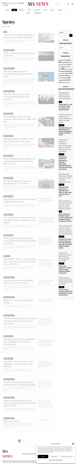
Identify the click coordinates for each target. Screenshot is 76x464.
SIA (38, 4)
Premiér (61, 71)
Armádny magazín (8, 178)
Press (5, 256)
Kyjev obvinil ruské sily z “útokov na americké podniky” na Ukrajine (17, 182)
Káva (67, 64)
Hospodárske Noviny (9, 50)
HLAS (67, 62)
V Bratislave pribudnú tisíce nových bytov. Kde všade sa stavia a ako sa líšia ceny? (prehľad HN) (19, 320)
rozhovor (63, 73)
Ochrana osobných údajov (29, 453)
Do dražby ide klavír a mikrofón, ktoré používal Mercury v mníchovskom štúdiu (19, 383)
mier (62, 66)
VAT (66, 80)
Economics (36, 9)
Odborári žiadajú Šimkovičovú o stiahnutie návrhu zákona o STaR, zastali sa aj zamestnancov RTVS (65, 191)
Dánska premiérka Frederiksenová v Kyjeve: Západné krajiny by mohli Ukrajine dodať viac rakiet (20, 403)
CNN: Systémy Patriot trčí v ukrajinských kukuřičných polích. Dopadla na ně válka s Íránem (20, 220)
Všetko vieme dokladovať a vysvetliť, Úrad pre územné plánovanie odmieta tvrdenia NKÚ (65, 269)
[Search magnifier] (68, 4)
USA (63, 80)
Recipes (28, 13)
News (14, 9)
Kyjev (64, 64)
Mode (65, 66)
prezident (66, 71)
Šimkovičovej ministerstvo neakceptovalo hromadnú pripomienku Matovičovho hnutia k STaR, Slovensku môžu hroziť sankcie (65, 163)
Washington (66, 82)
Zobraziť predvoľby (67, 456)
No (63, 68)
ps (71, 71)
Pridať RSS (69, 11)
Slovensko (61, 75)
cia (67, 60)
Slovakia (21, 9)
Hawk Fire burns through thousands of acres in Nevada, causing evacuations (18, 36)
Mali (70, 64)
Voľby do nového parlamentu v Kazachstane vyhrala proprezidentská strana (18, 73)
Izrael (60, 64)
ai (62, 60)
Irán (72, 62)
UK (68, 78)
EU (60, 62)
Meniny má (19, 3)
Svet (5, 32)
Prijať (43, 456)
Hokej (70, 62)
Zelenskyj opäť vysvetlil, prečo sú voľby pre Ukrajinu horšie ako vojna (19, 200)
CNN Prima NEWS (8, 113)
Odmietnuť (54, 456)
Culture (45, 9)
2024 (60, 60)
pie (69, 69)
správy (69, 75)
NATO (68, 66)
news (60, 69)
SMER (66, 75)
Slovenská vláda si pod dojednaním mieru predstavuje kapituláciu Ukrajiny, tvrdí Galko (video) (65, 131)
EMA (69, 60)
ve (69, 80)
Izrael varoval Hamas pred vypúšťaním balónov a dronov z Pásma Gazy (18, 281)
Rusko (67, 73)
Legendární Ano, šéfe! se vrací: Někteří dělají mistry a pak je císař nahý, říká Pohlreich (18, 364)
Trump (65, 78)
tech (62, 78)
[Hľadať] (71, 35)
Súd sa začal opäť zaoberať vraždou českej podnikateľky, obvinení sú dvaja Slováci (65, 292)
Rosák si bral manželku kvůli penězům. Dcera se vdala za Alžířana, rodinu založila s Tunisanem (19, 240)
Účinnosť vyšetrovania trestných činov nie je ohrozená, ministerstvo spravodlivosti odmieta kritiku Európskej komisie (65, 243)
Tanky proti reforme (11, 421)
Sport (52, 9)
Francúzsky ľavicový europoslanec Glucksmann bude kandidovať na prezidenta (16, 96)
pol (72, 69)
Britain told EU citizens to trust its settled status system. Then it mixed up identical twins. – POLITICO (19, 261)
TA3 (59, 77)
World (29, 9)
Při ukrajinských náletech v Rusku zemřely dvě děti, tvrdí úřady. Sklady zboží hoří (19, 119)
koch (62, 64)
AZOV (64, 60)
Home (7, 9)
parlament (67, 69)
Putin (60, 73)
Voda (63, 82)
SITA (71, 73)
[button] (73, 443)
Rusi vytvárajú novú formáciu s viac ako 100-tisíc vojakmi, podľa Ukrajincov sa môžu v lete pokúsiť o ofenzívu (66, 217)
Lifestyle (60, 9)
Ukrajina (60, 80)
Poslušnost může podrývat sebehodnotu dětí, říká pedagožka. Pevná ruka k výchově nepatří (19, 341)
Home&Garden (37, 13)
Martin (60, 66)
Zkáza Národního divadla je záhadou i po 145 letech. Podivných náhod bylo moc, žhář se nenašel (19, 161)
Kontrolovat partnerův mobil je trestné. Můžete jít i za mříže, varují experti (18, 140)
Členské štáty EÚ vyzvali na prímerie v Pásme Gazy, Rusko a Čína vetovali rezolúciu (65, 107)
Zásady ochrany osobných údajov (56, 460)
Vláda (60, 82)
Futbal (63, 62)
